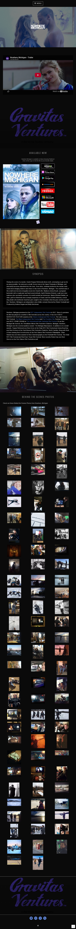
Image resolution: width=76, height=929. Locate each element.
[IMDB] (44, 918)
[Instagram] (35, 918)
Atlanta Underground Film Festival (44, 317)
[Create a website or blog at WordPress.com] (38, 926)
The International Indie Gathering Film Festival (42, 321)
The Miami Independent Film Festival (28, 319)
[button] (14, 412)
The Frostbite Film (49, 319)
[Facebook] (31, 918)
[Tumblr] (40, 918)
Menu (39, 3)
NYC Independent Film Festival (40, 312)
